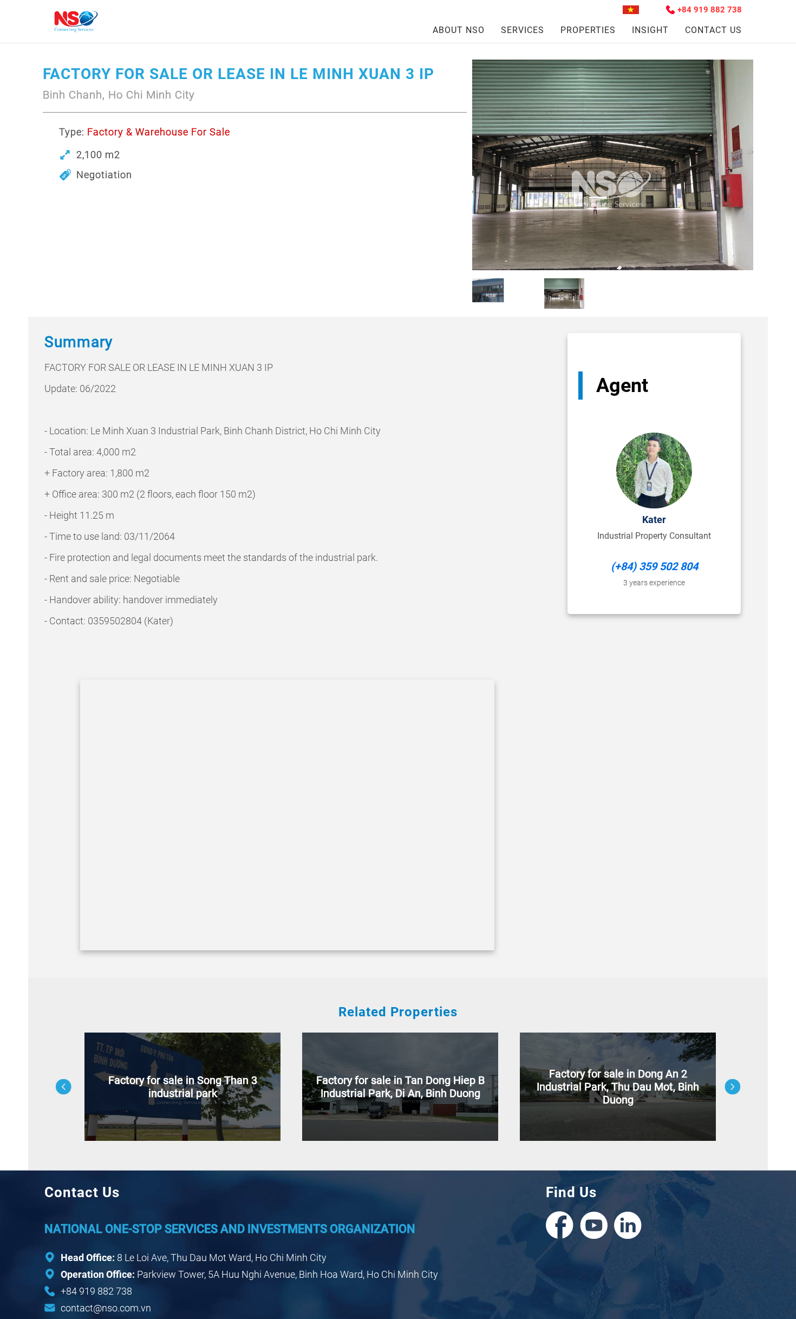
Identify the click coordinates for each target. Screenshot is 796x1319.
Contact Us (713, 30)
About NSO (459, 30)
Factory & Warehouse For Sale (158, 132)
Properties (588, 30)
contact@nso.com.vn (106, 1308)
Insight (650, 30)
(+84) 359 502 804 (654, 566)
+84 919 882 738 (709, 9)
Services (522, 30)
